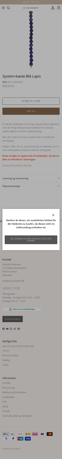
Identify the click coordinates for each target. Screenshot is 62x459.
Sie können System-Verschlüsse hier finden (31, 239)
